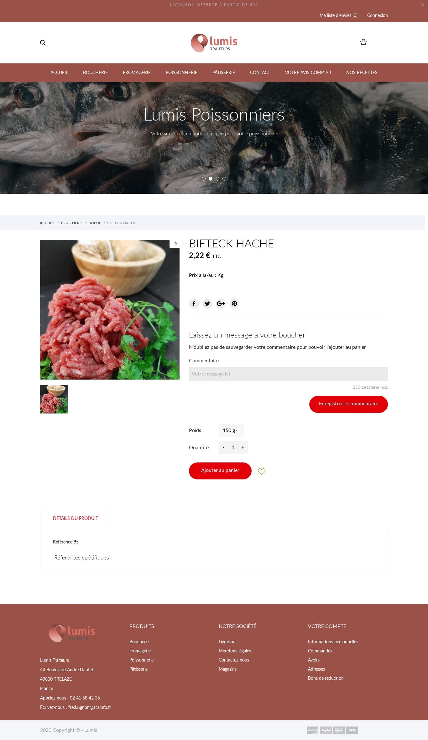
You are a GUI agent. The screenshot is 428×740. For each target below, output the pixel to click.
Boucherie (95, 73)
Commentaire (204, 360)
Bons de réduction (326, 678)
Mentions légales (235, 651)
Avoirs (314, 660)
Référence (62, 542)
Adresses (316, 669)
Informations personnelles (333, 642)
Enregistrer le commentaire (348, 403)
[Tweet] (207, 304)
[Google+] (221, 304)
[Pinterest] (234, 304)
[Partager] (194, 304)
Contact (260, 73)
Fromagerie (137, 73)
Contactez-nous (234, 660)
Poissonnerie (181, 73)
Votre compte (327, 626)
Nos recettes (362, 73)
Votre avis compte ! (308, 73)
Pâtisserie (223, 73)
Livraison (227, 642)
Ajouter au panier (220, 470)
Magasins (228, 669)
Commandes (320, 651)
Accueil (59, 73)
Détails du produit (75, 518)
